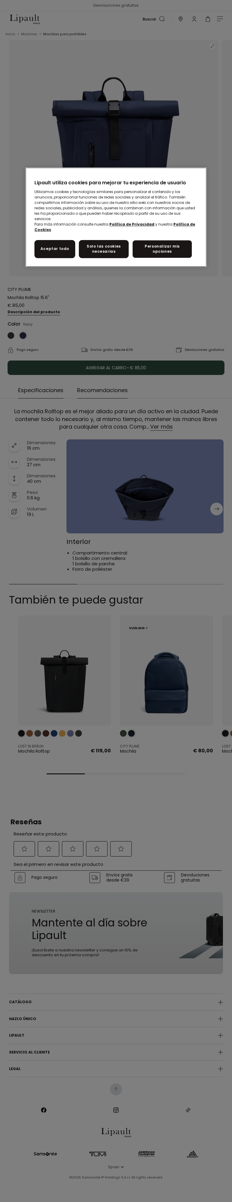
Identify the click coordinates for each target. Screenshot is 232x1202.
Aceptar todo (54, 248)
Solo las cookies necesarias (104, 249)
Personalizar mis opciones (162, 249)
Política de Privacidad (131, 224)
